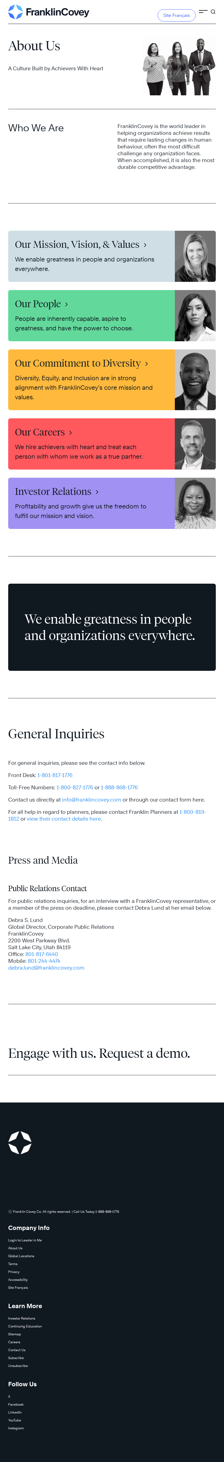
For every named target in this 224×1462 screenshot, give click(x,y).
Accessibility (18, 1280)
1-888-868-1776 (119, 787)
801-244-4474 (44, 961)
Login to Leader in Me (25, 1240)
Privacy (13, 1272)
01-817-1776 (58, 775)
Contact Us (16, 1350)
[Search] (213, 9)
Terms (12, 1264)
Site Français (176, 15)
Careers (14, 1342)
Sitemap (14, 1334)
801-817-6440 (41, 954)
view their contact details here (64, 819)
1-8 (41, 775)
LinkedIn (15, 1412)
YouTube (14, 1420)
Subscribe (16, 1358)
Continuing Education (25, 1326)
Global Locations (21, 1256)
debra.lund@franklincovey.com (46, 968)
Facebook (16, 1404)
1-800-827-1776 (75, 787)
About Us (15, 1248)
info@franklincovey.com (91, 800)
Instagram (16, 1428)
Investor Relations (21, 1318)
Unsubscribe (18, 1366)
